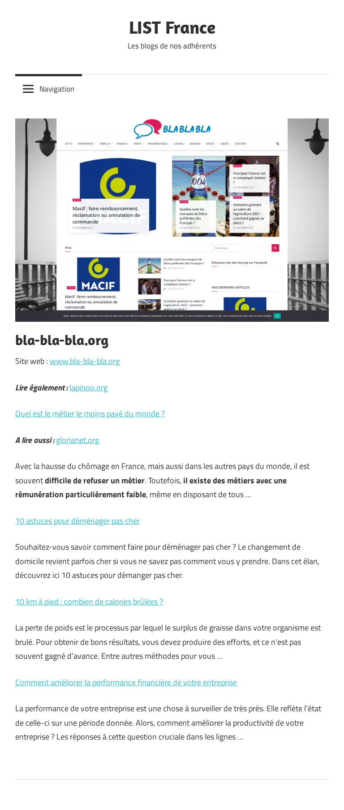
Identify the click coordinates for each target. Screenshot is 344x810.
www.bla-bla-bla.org (85, 361)
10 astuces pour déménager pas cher (77, 521)
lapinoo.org (88, 387)
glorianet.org (77, 440)
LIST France (172, 27)
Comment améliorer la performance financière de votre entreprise (126, 682)
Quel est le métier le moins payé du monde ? (90, 413)
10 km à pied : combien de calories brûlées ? (89, 601)
